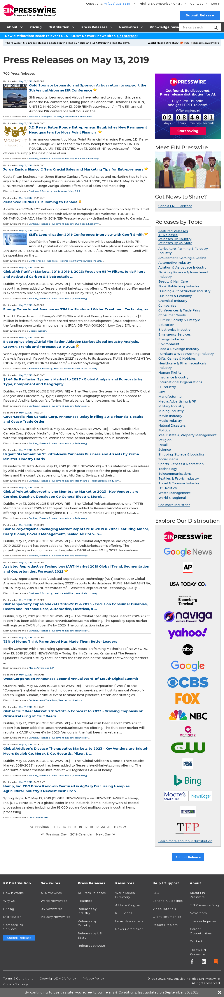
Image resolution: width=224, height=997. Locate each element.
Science (164, 450)
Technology (81, 298)
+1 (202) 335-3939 (117, 3)
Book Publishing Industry (178, 286)
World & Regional (172, 498)
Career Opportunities (201, 931)
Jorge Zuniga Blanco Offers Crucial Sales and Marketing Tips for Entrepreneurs (73, 169)
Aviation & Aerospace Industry (45, 116)
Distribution (12, 916)
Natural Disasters (172, 425)
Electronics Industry (174, 330)
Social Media (168, 459)
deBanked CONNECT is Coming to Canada (40, 202)
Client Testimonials (167, 916)
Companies (167, 306)
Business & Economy (87, 158)
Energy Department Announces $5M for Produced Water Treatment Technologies (76, 309)
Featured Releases (173, 231)
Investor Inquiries (203, 921)
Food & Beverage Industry (178, 349)
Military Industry (171, 406)
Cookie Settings (15, 984)
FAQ (156, 893)
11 (53, 827)
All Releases (168, 235)
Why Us (9, 900)
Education (166, 325)
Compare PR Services (13, 927)
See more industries (174, 505)
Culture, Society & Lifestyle (179, 320)
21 (108, 827)
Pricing (160, 3)
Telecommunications (70, 700)
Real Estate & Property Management (187, 435)
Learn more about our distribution (185, 841)
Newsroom (198, 913)
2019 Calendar (81, 834)
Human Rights (169, 373)
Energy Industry (38, 330)
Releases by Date (91, 945)
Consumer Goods (38, 817)
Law (161, 392)
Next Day (103, 834)
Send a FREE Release (175, 206)
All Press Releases (92, 893)
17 (86, 827)
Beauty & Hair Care (173, 281)
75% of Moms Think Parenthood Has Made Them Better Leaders (60, 641)
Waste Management (174, 493)
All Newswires (51, 893)
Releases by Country (87, 923)
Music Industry (170, 421)
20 (103, 827)
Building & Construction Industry (184, 291)
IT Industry (167, 387)
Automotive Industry (174, 263)
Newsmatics (175, 978)
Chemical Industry (172, 301)
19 (97, 827)
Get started (126, 36)
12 (58, 827)
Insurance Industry (173, 377)
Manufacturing (170, 397)
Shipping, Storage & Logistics (181, 454)
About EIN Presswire (197, 895)
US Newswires (52, 909)
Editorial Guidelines (168, 900)
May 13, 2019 (25, 81)
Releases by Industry (87, 911)
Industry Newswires (55, 916)
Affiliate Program (128, 905)
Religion (165, 440)
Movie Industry (170, 416)
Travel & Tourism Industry (178, 483)
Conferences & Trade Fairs (77, 116)
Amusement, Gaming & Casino (182, 258)
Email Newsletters (206, 42)
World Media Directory (163, 42)
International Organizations (180, 382)
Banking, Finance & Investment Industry (51, 158)
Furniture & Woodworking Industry (186, 354)
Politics (164, 430)
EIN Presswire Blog (204, 905)
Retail (163, 445)
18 (91, 827)
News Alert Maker (129, 929)
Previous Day (56, 834)
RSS (186, 42)
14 (69, 827)
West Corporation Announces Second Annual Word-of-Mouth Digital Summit (70, 679)
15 (75, 827)
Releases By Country (174, 239)
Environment (168, 344)
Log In (216, 3)
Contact (196, 3)
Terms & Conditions (18, 978)
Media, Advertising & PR (67, 191)
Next (118, 827)
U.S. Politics (167, 488)
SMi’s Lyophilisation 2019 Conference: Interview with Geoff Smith (86, 234)
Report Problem (165, 925)
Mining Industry (171, 411)
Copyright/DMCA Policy (58, 978)
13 (64, 827)
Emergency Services (174, 334)
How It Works (13, 893)
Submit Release (200, 15)
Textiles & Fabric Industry (178, 478)
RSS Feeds (123, 913)
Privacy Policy (93, 978)
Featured (85, 900)
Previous (42, 827)
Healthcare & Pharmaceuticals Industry (80, 260)
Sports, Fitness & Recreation (181, 464)
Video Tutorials (164, 909)
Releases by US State (90, 935)
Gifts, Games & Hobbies (177, 358)
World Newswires (54, 900)
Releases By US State (175, 243)
